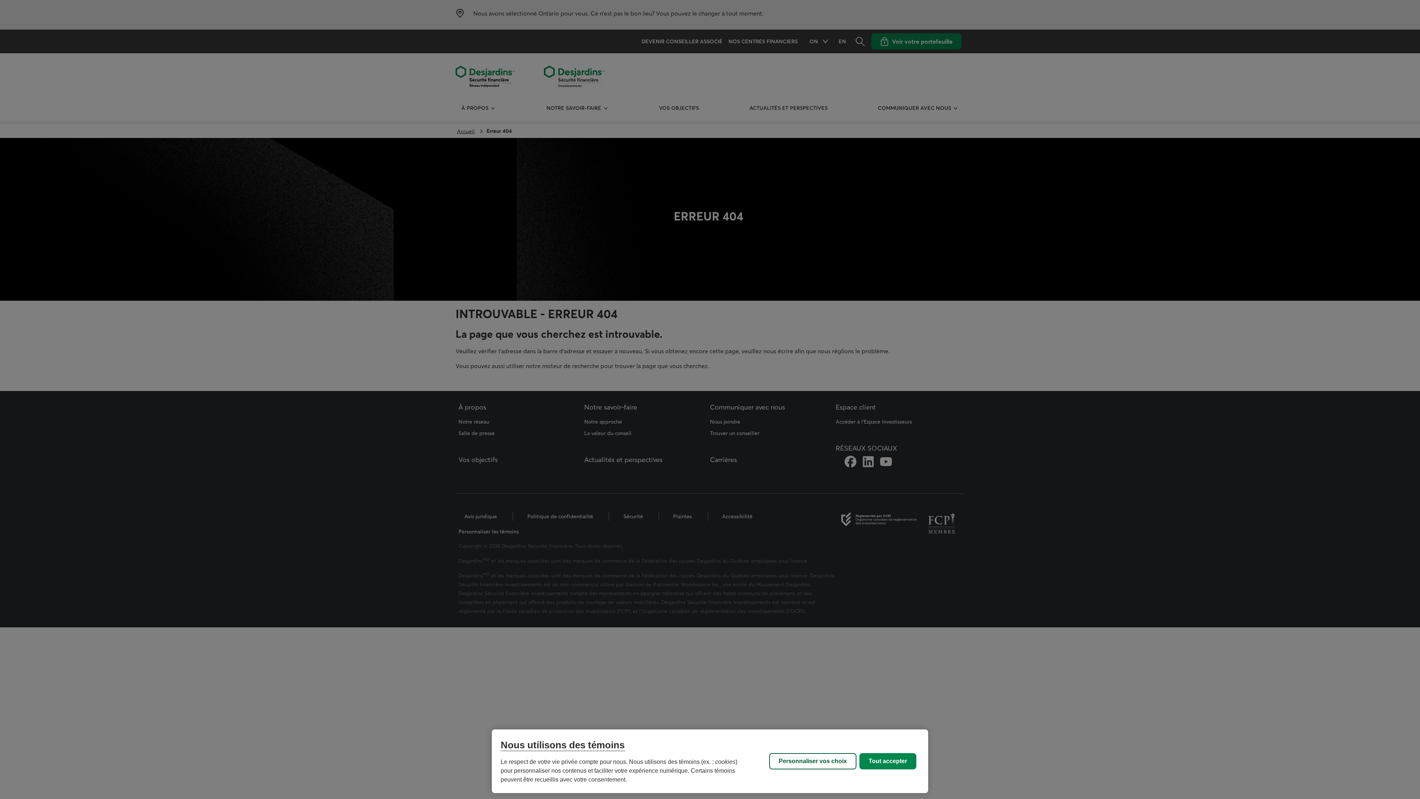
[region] (710, 761)
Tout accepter (888, 761)
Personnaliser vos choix (813, 761)
